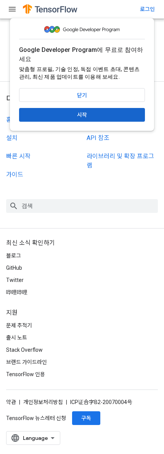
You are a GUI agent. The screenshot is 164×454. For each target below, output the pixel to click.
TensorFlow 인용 (25, 374)
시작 (82, 114)
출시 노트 (16, 338)
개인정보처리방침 (43, 402)
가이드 (14, 174)
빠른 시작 (18, 156)
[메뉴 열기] (12, 9)
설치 (12, 138)
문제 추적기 (19, 325)
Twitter (15, 280)
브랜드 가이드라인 (26, 362)
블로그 (13, 256)
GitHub (14, 268)
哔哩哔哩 (16, 292)
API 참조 (98, 138)
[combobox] (82, 206)
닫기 (82, 95)
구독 (86, 418)
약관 (11, 402)
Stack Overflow (24, 350)
